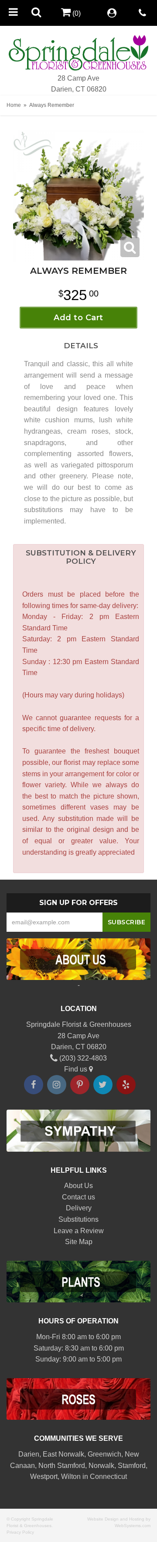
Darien (28, 1454)
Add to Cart (78, 317)
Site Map (78, 1241)
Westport (44, 1476)
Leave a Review (79, 1230)
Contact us (78, 1197)
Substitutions (78, 1219)
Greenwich (104, 1454)
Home (14, 105)
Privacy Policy (20, 1532)
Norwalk (101, 1465)
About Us (78, 1185)
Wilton (71, 1476)
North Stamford (61, 1465)
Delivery (79, 1208)
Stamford (132, 1465)
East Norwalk (63, 1454)
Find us (76, 1069)
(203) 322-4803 (82, 1058)
